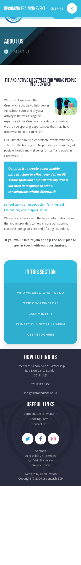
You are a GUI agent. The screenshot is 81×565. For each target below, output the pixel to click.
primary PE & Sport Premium (40, 324)
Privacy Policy (40, 465)
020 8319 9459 (40, 384)
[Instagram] (53, 438)
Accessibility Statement (40, 456)
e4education (48, 474)
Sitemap (40, 451)
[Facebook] (40, 438)
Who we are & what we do (40, 293)
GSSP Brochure (40, 335)
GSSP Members (40, 314)
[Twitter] (27, 438)
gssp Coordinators (41, 303)
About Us (21, 51)
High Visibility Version (41, 460)
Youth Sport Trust (34, 210)
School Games (14, 205)
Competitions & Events (38, 414)
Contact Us (39, 424)
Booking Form (39, 419)
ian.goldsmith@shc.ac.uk (40, 393)
